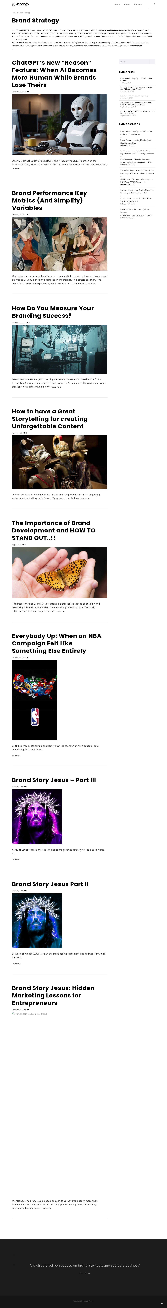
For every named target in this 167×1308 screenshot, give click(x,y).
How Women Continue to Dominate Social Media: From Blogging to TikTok (136, 161)
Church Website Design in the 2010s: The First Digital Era (137, 112)
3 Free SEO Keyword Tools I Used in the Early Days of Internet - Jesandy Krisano (137, 171)
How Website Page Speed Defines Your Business (136, 80)
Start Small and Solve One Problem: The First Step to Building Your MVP (137, 191)
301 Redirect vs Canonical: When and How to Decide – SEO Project (135, 104)
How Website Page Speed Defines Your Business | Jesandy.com (136, 132)
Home (14, 13)
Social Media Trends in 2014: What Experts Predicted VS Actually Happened (137, 152)
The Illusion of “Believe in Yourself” (134, 96)
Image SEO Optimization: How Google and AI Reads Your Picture (136, 88)
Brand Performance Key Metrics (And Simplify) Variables (135, 141)
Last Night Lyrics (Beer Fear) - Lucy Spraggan (134, 210)
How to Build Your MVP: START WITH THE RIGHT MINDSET (136, 200)
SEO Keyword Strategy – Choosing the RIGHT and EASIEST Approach (136, 180)
